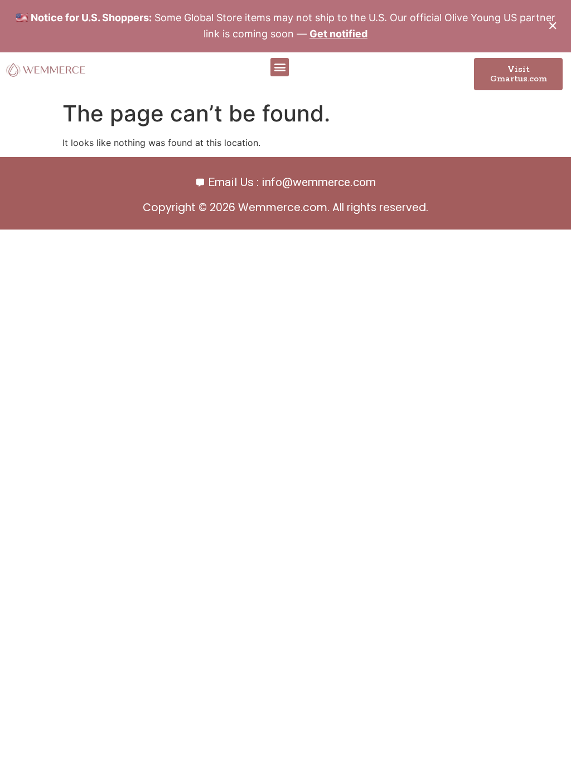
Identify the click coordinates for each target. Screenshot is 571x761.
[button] (279, 67)
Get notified (338, 34)
